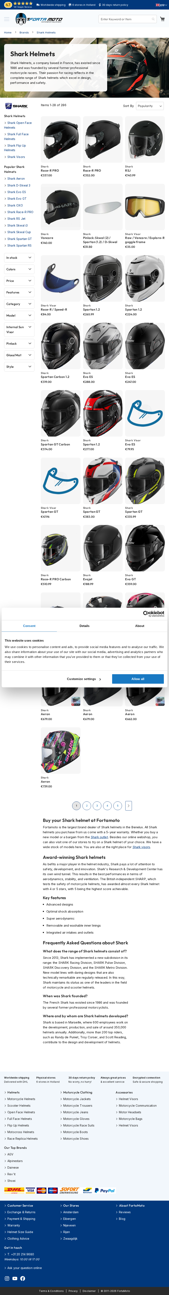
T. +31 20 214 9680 (20, 1254)
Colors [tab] (10, 269)
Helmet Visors (128, 1099)
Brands (24, 32)
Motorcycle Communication (138, 1105)
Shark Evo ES (16, 192)
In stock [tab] (12, 258)
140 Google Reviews (23, 7)
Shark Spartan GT (19, 239)
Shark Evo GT (17, 198)
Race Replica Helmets (22, 1138)
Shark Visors (16, 157)
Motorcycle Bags (130, 1119)
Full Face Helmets (19, 1119)
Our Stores (71, 1205)
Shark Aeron (16, 178)
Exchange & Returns (21, 1212)
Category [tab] (13, 304)
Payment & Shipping (21, 1218)
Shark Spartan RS (19, 245)
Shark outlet (99, 837)
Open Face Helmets (21, 1112)
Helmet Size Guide (20, 1232)
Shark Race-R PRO (20, 212)
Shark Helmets (46, 32)
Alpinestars (15, 1161)
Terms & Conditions (51, 1291)
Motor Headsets (130, 1112)
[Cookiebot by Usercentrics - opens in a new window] (146, 614)
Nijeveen (69, 1225)
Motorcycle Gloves (76, 1119)
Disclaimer (89, 1291)
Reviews (125, 1212)
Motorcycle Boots (75, 1132)
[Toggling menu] (6, 19)
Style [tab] (10, 367)
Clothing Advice (18, 1238)
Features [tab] (12, 292)
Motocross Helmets (20, 1132)
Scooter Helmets (19, 1105)
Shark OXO (15, 205)
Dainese (13, 1167)
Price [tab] (10, 281)
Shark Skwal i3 (17, 225)
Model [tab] (10, 315)
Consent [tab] (29, 625)
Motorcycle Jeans (75, 1112)
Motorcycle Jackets (77, 1099)
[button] (161, 5)
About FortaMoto (131, 1205)
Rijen (66, 1232)
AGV (10, 1154)
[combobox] (128, 19)
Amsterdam (71, 1212)
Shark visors (141, 847)
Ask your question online (24, 1268)
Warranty (13, 1225)
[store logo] (39, 19)
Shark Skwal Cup (19, 232)
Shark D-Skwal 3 (18, 185)
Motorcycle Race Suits (78, 1125)
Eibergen (69, 1218)
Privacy (73, 1291)
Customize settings (81, 679)
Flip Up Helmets (18, 1125)
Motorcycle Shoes (76, 1138)
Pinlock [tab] (11, 343)
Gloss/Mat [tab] (13, 355)
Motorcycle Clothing (78, 1092)
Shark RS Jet (16, 218)
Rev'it (11, 1174)
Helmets (13, 1092)
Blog (122, 1218)
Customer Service (20, 1205)
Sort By (128, 106)
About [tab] (139, 625)
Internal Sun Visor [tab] (15, 329)
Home (8, 32)
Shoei (11, 1180)
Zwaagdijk (70, 1238)
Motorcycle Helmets (21, 1099)
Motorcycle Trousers (78, 1105)
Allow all (137, 679)
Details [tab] (85, 625)
